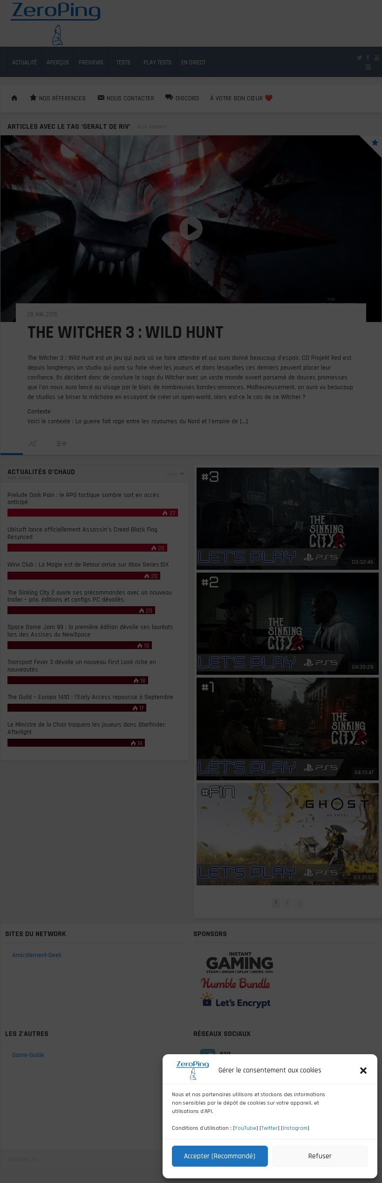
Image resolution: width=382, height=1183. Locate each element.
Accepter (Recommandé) (219, 1156)
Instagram (295, 1128)
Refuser (320, 1156)
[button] (363, 1070)
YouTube (245, 1128)
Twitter (269, 1128)
